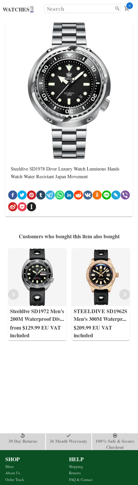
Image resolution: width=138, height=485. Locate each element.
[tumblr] (41, 196)
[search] (117, 8)
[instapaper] (31, 208)
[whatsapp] (59, 196)
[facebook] (12, 196)
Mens (9, 466)
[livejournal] (116, 196)
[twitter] (22, 196)
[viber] (125, 196)
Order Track (14, 479)
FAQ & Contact (80, 479)
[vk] (87, 196)
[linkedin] (69, 196)
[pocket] (22, 208)
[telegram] (50, 196)
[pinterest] (31, 196)
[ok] (97, 196)
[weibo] (12, 208)
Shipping (76, 466)
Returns (75, 472)
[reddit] (78, 196)
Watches (16, 9)
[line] (106, 196)
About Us (12, 472)
